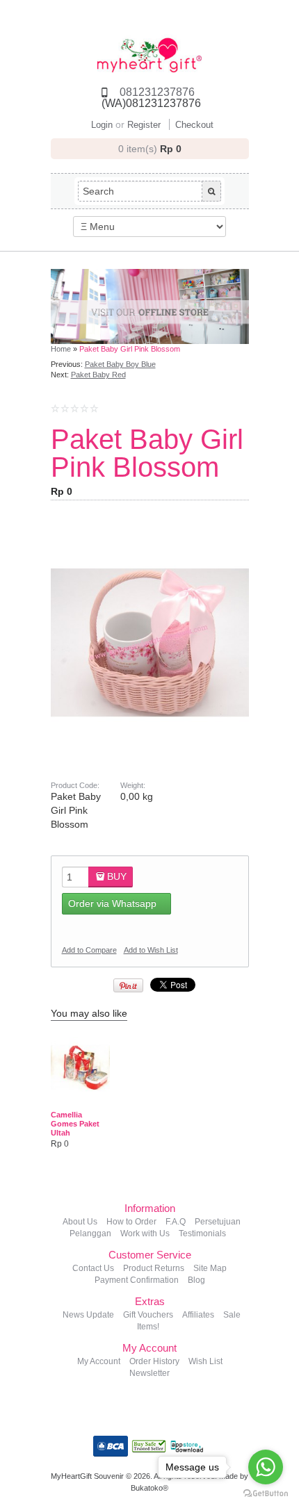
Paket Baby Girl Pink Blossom (129, 349)
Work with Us (145, 1233)
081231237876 (157, 92)
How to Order (131, 1222)
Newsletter (149, 1373)
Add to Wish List (151, 950)
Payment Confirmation (137, 1280)
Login (102, 125)
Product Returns (153, 1268)
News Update (88, 1315)
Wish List (205, 1361)
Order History (154, 1361)
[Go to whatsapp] (265, 1467)
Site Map (210, 1268)
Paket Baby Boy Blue (120, 364)
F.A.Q (175, 1222)
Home (61, 349)
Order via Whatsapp (112, 903)
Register (144, 125)
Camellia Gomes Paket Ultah (75, 1123)
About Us (80, 1222)
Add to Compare (89, 950)
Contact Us (93, 1268)
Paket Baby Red (98, 374)
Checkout (194, 125)
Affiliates (198, 1315)
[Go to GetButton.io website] (265, 1493)
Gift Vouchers (148, 1315)
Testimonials (202, 1233)
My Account (98, 1361)
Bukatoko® (149, 1488)
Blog (196, 1280)
